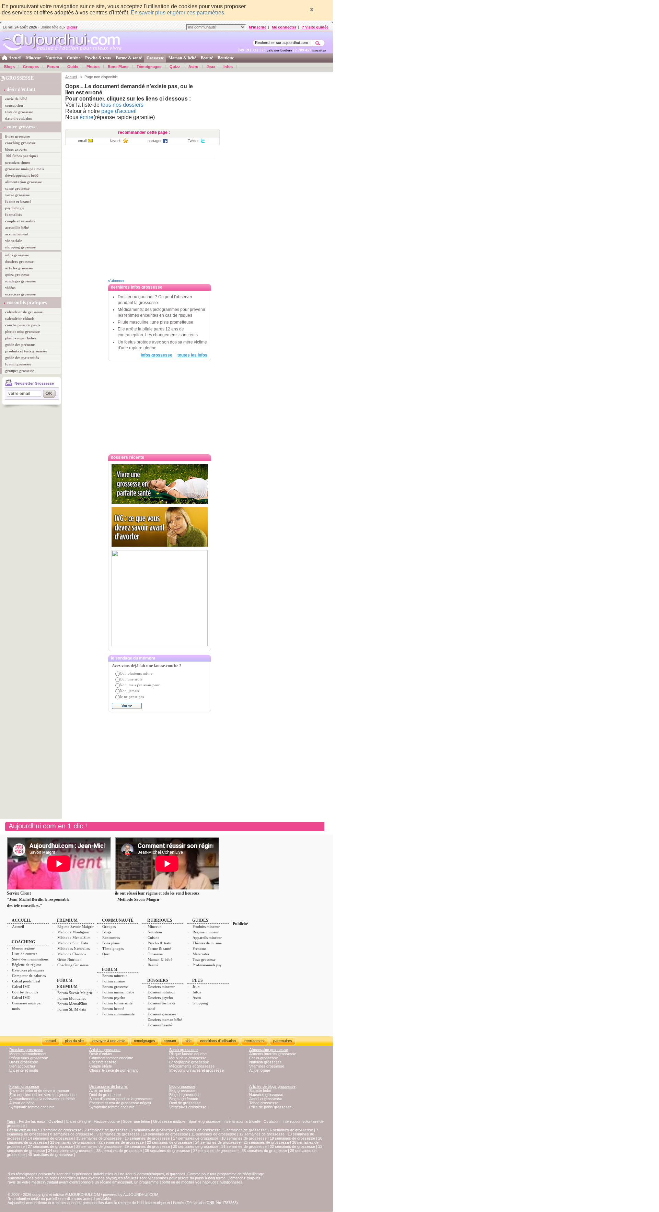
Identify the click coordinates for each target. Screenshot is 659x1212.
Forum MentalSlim (72, 1004)
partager (155, 141)
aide (188, 1041)
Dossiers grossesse (162, 1014)
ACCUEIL (21, 920)
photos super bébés (20, 338)
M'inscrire (257, 27)
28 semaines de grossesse (99, 1146)
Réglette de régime (27, 965)
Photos (93, 67)
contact (170, 1041)
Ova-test (55, 1121)
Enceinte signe (78, 1121)
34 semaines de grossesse (70, 1151)
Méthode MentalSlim (74, 937)
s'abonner (116, 281)
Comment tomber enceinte (111, 1058)
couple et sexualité (20, 221)
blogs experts (16, 149)
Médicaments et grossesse (192, 1066)
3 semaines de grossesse (152, 1130)
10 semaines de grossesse (165, 1134)
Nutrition (54, 58)
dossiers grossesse (19, 261)
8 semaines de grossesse (71, 1134)
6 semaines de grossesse (291, 1130)
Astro (193, 67)
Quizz (175, 67)
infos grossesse (17, 255)
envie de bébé (16, 99)
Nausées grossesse (266, 1095)
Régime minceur (206, 932)
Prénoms (199, 948)
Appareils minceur (207, 937)
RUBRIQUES (159, 920)
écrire (86, 117)
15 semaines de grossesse (99, 1138)
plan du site (74, 1041)
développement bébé (21, 175)
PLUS (197, 980)
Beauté (207, 58)
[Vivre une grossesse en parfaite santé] (159, 484)
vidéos (10, 287)
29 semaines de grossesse (147, 1146)
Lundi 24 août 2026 (20, 27)
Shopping (200, 1003)
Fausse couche (107, 1121)
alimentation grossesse (23, 182)
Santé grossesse (183, 1050)
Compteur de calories (29, 976)
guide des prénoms (20, 344)
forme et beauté (18, 201)
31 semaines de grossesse (244, 1146)
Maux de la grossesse (187, 1058)
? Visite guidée (315, 27)
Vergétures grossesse (187, 1107)
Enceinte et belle (102, 1062)
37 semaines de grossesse (216, 1151)
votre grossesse (17, 195)
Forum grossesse (115, 986)
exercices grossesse (20, 294)
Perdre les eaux (32, 1121)
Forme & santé (129, 58)
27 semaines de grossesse (50, 1146)
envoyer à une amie (108, 1041)
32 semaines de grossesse (292, 1146)
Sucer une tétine (136, 1121)
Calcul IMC (21, 986)
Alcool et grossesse (265, 1099)
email (82, 141)
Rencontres (111, 937)
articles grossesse (19, 268)
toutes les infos (192, 355)
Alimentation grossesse (268, 1050)
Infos (228, 67)
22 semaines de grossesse (121, 1142)
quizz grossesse (17, 274)
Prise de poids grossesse (270, 1107)
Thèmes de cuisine (207, 943)
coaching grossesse (20, 143)
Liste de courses (24, 954)
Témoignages (149, 67)
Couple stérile (100, 1066)
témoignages (144, 1041)
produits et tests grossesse (26, 351)
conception (14, 105)
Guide (72, 67)
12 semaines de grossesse (262, 1134)
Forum (53, 67)
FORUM (109, 969)
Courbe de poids (25, 992)
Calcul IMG (21, 997)
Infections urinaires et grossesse (196, 1070)
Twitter (193, 141)
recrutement (254, 1041)
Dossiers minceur (161, 986)
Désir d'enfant (100, 1054)
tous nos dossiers (122, 105)
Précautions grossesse (28, 1058)
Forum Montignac (71, 998)
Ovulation (271, 1121)
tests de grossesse (19, 112)
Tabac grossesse (263, 1103)
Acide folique (259, 1070)
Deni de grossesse (185, 1103)
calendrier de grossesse (24, 312)
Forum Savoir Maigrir (74, 993)
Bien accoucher (22, 1066)
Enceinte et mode (23, 1070)
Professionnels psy (207, 965)
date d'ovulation (18, 118)
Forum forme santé (117, 1003)
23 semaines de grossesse (169, 1142)
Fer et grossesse (263, 1058)
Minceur (33, 58)
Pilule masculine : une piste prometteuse (155, 322)
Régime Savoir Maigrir (75, 926)
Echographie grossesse (189, 1062)
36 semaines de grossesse (167, 1151)
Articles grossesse (104, 1050)
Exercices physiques (28, 970)
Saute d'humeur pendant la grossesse (120, 1099)
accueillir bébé (17, 227)
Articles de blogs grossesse (272, 1086)
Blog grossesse (182, 1086)
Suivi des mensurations (30, 959)
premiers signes (17, 162)
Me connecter (284, 27)
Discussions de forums (108, 1086)
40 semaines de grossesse (50, 1155)
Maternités (201, 954)
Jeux (211, 67)
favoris (116, 141)
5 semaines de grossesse (245, 1130)
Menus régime (23, 948)
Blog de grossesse (184, 1095)
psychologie (14, 208)
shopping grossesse (20, 247)
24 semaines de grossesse (218, 1142)
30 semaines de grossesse (195, 1146)
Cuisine (73, 58)
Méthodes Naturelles (73, 948)
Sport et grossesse (204, 1121)
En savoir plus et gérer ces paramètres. (178, 12)
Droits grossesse (23, 1062)
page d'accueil (119, 111)
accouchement (16, 234)
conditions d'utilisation (218, 1041)
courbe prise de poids (22, 325)
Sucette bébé (260, 1090)
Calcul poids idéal (26, 981)
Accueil (15, 58)
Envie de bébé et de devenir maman (39, 1090)
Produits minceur (206, 926)
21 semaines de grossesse (72, 1142)
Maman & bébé (182, 58)
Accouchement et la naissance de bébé (42, 1099)
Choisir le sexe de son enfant (113, 1070)
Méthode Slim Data (72, 943)
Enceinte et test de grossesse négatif (120, 1103)
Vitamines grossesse (266, 1066)
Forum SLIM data (71, 1009)
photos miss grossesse (22, 331)
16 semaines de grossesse (147, 1138)
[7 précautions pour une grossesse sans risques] (159, 598)
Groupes (31, 67)
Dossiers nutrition (161, 992)
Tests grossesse (204, 959)
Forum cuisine (113, 981)
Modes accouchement (27, 1054)
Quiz (106, 954)
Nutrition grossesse (265, 1062)
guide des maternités (22, 358)
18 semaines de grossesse (244, 1138)
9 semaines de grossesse (118, 1134)
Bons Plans (118, 67)
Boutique (226, 58)
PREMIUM (67, 920)
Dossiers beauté (160, 1025)
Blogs (9, 67)
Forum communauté (118, 1014)
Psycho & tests (98, 58)
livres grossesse (17, 136)
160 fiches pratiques (21, 156)
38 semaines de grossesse (264, 1151)
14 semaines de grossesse (50, 1138)
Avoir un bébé (100, 1090)
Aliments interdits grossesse (272, 1054)
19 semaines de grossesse (292, 1138)
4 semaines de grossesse (198, 1130)
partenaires (282, 1041)
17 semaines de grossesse (195, 1138)
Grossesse (155, 58)
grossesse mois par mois (24, 169)
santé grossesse (17, 188)
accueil (50, 1041)
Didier (72, 27)
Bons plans (110, 943)
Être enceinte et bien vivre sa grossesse (43, 1095)
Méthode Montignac (73, 932)
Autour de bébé (22, 1103)
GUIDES (200, 920)
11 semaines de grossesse (213, 1134)
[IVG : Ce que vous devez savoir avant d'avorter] (159, 526)
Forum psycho (113, 997)
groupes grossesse (19, 371)
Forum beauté (113, 1008)
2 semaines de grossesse (106, 1130)
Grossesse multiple (169, 1121)
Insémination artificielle (242, 1121)
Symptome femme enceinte (32, 1107)
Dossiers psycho (160, 997)
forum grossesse (18, 364)
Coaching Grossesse (73, 965)
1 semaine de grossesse (60, 1130)
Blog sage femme (183, 1099)
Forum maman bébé (118, 992)
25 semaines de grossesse (266, 1142)
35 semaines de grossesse (119, 1151)
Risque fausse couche (188, 1054)
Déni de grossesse (105, 1095)
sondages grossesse (20, 281)
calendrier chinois (19, 318)
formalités (13, 214)
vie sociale (13, 240)
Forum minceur (114, 976)
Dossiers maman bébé (165, 1019)
